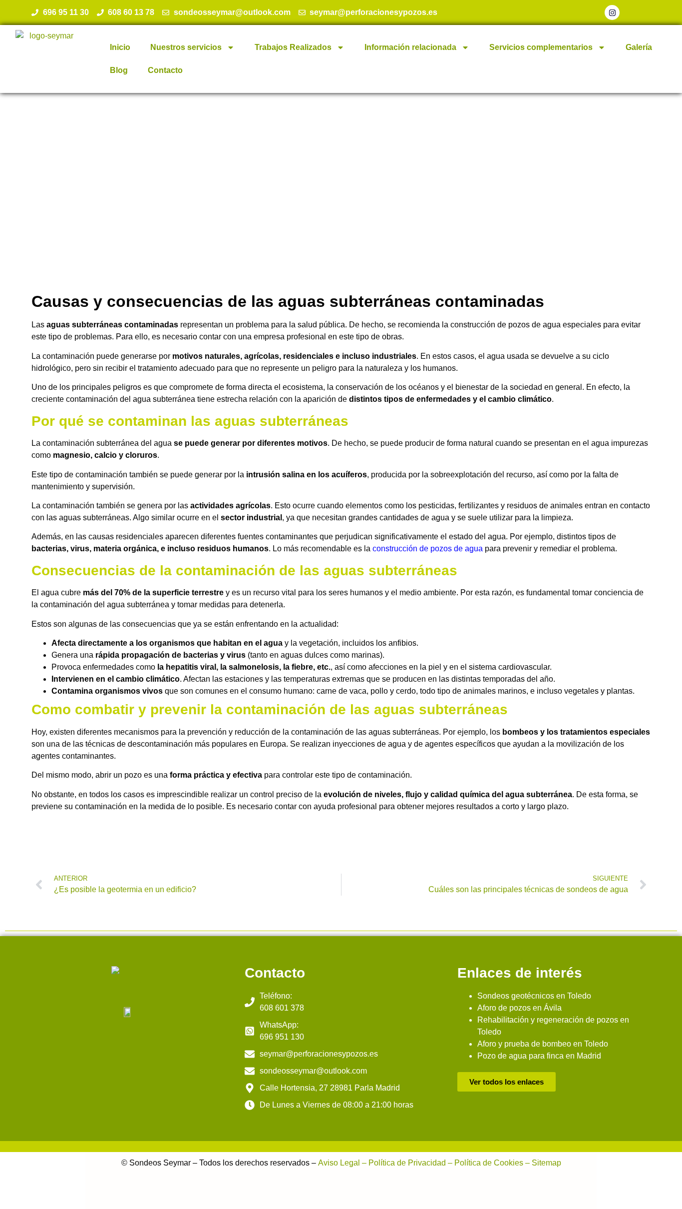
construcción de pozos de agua (427, 548)
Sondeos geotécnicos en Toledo (534, 996)
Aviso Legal (339, 1163)
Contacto (165, 70)
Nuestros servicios (186, 47)
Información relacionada (410, 47)
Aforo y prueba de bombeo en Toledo (542, 1044)
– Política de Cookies (484, 1163)
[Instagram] (612, 12)
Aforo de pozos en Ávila (519, 1008)
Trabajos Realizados (293, 47)
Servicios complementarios (541, 47)
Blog (119, 70)
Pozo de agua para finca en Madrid (539, 1056)
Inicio (120, 47)
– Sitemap (542, 1163)
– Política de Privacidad (403, 1163)
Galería (639, 47)
